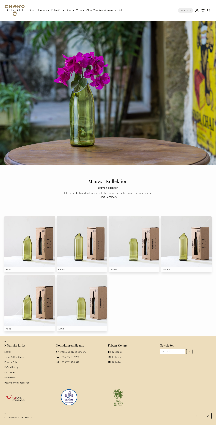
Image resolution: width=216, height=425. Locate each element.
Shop (69, 10)
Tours (79, 10)
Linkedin (116, 362)
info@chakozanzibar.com (73, 351)
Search (7, 351)
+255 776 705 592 (69, 362)
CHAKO (28, 417)
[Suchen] (209, 10)
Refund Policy (11, 367)
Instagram (117, 356)
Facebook (117, 351)
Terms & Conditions (14, 356)
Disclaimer (9, 372)
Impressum (10, 377)
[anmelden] (197, 10)
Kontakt (119, 10)
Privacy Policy (11, 362)
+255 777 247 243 (69, 356)
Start (32, 10)
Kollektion (56, 10)
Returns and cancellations (17, 382)
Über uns (42, 10)
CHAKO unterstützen (98, 10)
